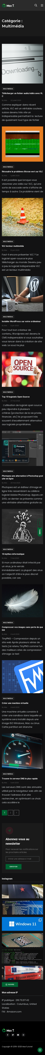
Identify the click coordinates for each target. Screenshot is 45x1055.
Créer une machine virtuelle (15, 703)
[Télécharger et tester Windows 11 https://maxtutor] (22, 924)
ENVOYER (14, 867)
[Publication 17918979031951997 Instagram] (22, 891)
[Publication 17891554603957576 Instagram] (22, 973)
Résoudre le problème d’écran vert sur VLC (22, 171)
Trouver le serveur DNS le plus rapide (20, 778)
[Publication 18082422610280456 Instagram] (22, 908)
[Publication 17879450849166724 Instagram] (22, 956)
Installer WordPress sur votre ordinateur (21, 321)
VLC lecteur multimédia (13, 246)
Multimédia (8, 89)
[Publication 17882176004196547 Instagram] (22, 940)
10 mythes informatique (13, 554)
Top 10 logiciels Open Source (16, 397)
